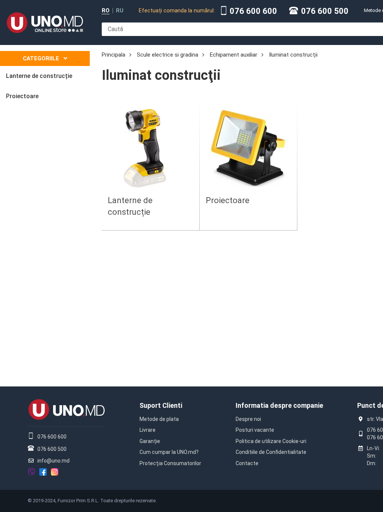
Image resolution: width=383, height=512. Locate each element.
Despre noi (248, 419)
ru (119, 10)
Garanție (150, 441)
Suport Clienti (161, 405)
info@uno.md (53, 461)
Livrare (148, 430)
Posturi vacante (255, 430)
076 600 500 (325, 11)
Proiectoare (227, 200)
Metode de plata (159, 419)
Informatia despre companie (279, 405)
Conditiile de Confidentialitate (271, 452)
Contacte (247, 463)
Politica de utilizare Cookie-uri (271, 441)
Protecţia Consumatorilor (170, 463)
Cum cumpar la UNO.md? (169, 452)
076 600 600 (253, 11)
